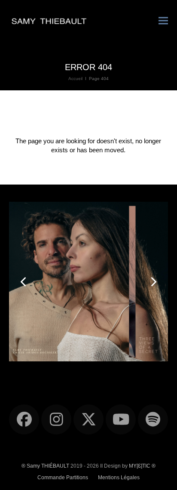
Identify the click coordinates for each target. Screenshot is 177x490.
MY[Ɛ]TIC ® (142, 466)
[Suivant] (153, 282)
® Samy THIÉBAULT (45, 466)
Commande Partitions (62, 478)
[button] (163, 20)
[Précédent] (24, 282)
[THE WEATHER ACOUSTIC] (88, 281)
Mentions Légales (119, 478)
